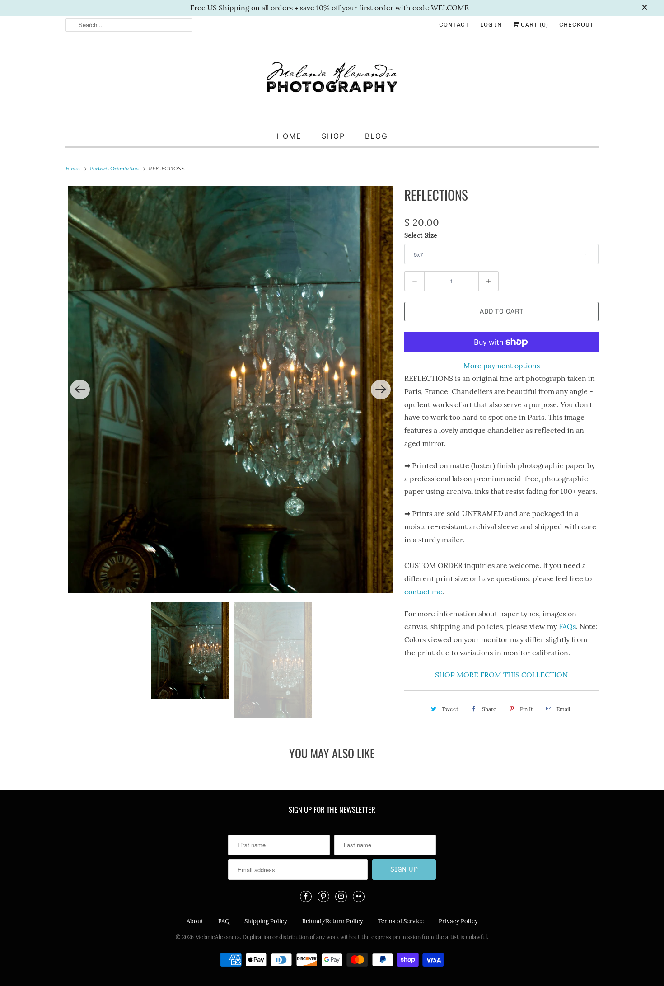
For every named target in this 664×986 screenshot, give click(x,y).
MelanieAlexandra (217, 937)
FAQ (223, 921)
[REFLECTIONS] (230, 389)
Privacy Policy (458, 921)
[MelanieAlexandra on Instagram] (341, 896)
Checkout (576, 24)
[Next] (381, 389)
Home (289, 136)
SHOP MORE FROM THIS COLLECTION (501, 674)
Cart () (533, 24)
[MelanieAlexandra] (332, 81)
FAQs (567, 626)
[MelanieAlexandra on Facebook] (306, 896)
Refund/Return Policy (332, 921)
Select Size (420, 235)
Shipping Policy (265, 921)
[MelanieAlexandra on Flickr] (359, 896)
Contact (454, 24)
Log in (491, 24)
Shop (333, 136)
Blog (376, 136)
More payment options (501, 365)
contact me (423, 591)
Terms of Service (401, 921)
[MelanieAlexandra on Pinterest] (323, 896)
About (195, 921)
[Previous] (80, 389)
